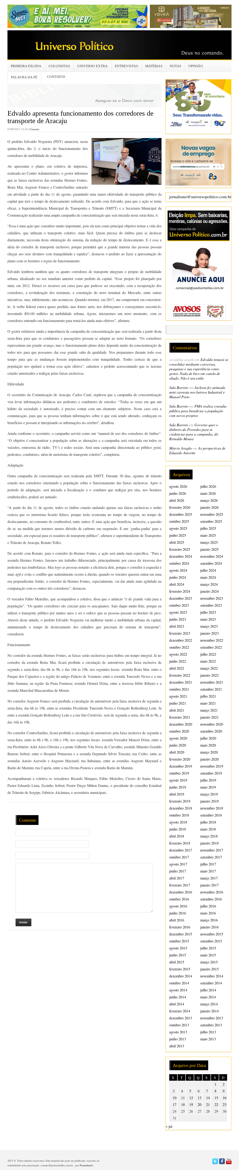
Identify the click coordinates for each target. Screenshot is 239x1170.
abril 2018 (176, 836)
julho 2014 (208, 989)
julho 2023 (208, 612)
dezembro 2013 (180, 1017)
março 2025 (209, 542)
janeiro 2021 (209, 717)
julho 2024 (208, 570)
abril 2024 (176, 584)
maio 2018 (208, 829)
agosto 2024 (178, 570)
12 (191, 1097)
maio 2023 (208, 619)
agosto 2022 (178, 654)
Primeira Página (26, 66)
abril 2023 (176, 626)
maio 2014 (208, 996)
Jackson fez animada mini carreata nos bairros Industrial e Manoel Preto (197, 392)
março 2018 (209, 836)
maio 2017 (208, 871)
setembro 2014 (211, 982)
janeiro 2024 (209, 591)
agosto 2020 (178, 738)
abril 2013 (176, 1045)
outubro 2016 (179, 899)
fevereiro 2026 (179, 507)
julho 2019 (208, 780)
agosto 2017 (178, 864)
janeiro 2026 (209, 507)
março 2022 (209, 668)
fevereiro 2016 (179, 926)
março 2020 (209, 752)
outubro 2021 (179, 689)
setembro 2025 (211, 521)
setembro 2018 (211, 815)
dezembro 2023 (180, 598)
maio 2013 (208, 1038)
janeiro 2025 (209, 549)
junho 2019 (177, 787)
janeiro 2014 (209, 1010)
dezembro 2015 (180, 933)
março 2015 (209, 961)
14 (208, 1097)
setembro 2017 (211, 857)
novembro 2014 (211, 975)
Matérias (153, 66)
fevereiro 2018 (179, 843)
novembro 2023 (211, 598)
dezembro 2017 (180, 850)
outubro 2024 (179, 563)
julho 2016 (208, 905)
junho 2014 (177, 996)
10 (174, 1097)
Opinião (195, 66)
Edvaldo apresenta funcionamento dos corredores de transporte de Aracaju (80, 117)
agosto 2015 (178, 947)
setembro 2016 (211, 899)
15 (216, 1097)
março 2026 (209, 500)
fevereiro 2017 (179, 885)
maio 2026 (208, 493)
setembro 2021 (211, 689)
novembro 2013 (211, 1017)
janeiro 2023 (209, 633)
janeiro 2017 (209, 885)
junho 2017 (177, 871)
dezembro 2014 (180, 975)
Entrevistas (126, 66)
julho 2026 (208, 486)
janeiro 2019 (209, 801)
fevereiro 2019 (179, 801)
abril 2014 (176, 1003)
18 (183, 1104)
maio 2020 (208, 745)
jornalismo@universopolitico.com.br (200, 196)
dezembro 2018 (180, 808)
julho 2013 (208, 1031)
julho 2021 (208, 696)
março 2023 (209, 626)
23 (224, 1104)
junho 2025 (177, 535)
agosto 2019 (178, 780)
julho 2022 (208, 654)
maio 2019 (208, 787)
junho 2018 (177, 829)
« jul (169, 1126)
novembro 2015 (211, 933)
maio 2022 (208, 661)
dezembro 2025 (180, 514)
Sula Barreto (178, 387)
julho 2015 (208, 947)
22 (216, 1104)
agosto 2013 (178, 1031)
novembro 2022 (211, 640)
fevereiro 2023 (179, 633)
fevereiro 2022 (179, 675)
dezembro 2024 (180, 556)
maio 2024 (208, 577)
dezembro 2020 (180, 724)
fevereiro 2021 (179, 717)
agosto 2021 (178, 696)
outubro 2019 (179, 773)
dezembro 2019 (180, 766)
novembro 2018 (211, 808)
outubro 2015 (179, 940)
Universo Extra (92, 66)
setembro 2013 (211, 1024)
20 (199, 1104)
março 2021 (209, 710)
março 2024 (209, 584)
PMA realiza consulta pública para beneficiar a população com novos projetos (197, 411)
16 (224, 1097)
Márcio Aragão (180, 448)
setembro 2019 (211, 773)
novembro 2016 (211, 892)
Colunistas (59, 66)
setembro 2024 (211, 563)
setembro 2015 (211, 940)
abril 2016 (176, 919)
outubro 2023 (179, 605)
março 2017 (209, 878)
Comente (34, 129)
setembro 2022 (211, 647)
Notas (175, 66)
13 (199, 1097)
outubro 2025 (179, 521)
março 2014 (209, 1003)
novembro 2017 (211, 850)
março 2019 (209, 794)
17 (174, 1104)
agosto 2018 (178, 822)
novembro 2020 (211, 724)
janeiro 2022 (209, 675)
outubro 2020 (179, 731)
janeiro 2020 (209, 759)
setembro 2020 (211, 731)
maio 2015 (208, 954)
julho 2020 (208, 738)
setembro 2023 (211, 605)
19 (191, 1104)
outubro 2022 (179, 647)
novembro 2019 (211, 766)
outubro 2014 (179, 982)
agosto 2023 (178, 612)
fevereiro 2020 (179, 759)
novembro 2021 (211, 682)
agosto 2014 (178, 989)
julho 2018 (208, 822)
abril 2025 (176, 542)
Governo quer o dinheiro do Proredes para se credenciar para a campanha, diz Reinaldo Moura (193, 431)
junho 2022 (177, 661)
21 (208, 1104)
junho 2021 (177, 703)
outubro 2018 (179, 815)
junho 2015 (177, 954)
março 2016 (209, 919)
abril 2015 (176, 961)
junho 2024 (177, 577)
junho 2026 (177, 493)
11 (183, 1097)
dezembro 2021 (180, 682)
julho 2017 (208, 864)
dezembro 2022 (180, 640)
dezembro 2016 (180, 892)
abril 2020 (176, 752)
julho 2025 (208, 528)
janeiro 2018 (209, 843)
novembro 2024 (211, 556)
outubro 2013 (179, 1024)
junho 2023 (177, 619)
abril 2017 (176, 878)
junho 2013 (177, 1038)
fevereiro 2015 (179, 968)
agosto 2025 (178, 528)
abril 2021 (176, 710)
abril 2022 (176, 668)
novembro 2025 (211, 514)
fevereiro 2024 (179, 591)
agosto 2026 (178, 486)
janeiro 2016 (209, 926)
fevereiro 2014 (179, 1010)
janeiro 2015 (209, 968)
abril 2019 (176, 794)
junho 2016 (177, 912)
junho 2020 (177, 745)
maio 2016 (208, 912)
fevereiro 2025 (179, 549)
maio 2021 (208, 703)
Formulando (86, 1165)
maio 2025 (208, 535)
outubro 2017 (179, 857)
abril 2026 (176, 500)
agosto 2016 (178, 905)
